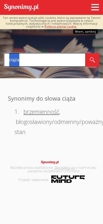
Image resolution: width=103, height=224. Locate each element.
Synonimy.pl (21, 7)
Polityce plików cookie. (61, 26)
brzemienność (41, 111)
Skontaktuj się (64, 167)
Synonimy (51, 162)
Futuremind (68, 179)
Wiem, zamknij (85, 31)
